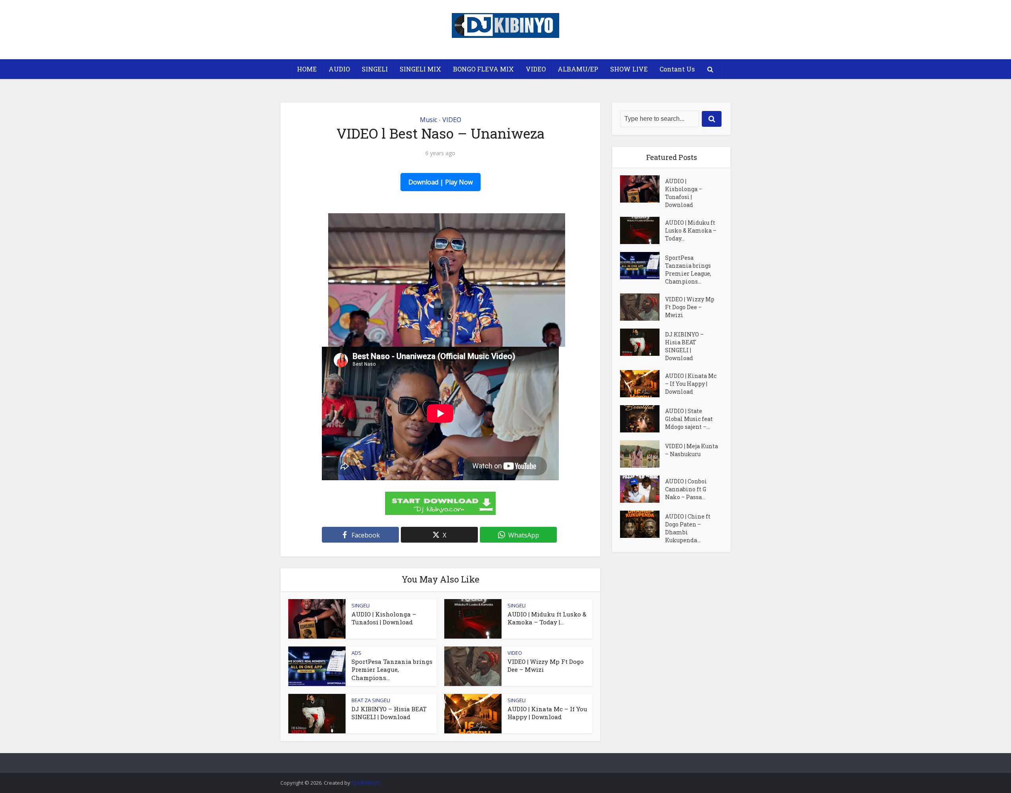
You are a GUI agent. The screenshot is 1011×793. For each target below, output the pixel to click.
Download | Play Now (440, 182)
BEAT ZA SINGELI (370, 700)
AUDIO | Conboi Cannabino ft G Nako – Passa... (686, 489)
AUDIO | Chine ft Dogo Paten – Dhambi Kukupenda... (687, 528)
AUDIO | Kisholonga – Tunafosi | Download (383, 618)
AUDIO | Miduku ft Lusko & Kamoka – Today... (690, 230)
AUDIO (339, 69)
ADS (356, 652)
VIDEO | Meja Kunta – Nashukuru (691, 450)
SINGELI (375, 69)
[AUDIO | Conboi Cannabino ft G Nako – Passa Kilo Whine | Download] (642, 489)
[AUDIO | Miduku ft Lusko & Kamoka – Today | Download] (642, 230)
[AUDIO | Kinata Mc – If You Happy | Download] (642, 383)
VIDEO (536, 69)
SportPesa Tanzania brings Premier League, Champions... (391, 670)
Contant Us (677, 69)
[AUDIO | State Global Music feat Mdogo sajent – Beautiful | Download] (642, 418)
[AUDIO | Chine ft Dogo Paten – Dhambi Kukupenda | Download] (642, 524)
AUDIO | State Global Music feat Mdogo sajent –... (689, 418)
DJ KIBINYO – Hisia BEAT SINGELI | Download (389, 713)
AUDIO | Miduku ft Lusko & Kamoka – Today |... (546, 618)
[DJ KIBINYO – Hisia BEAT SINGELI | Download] (642, 342)
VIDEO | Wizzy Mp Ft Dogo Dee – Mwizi (689, 307)
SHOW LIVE (629, 69)
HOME (307, 69)
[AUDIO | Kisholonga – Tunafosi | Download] (642, 189)
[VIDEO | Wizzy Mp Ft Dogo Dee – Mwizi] (642, 307)
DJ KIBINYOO (365, 782)
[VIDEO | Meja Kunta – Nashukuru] (642, 454)
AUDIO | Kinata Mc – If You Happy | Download (547, 713)
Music (428, 119)
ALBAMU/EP (578, 69)
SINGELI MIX (420, 69)
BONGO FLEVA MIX (483, 69)
